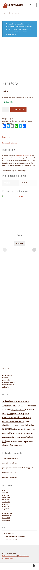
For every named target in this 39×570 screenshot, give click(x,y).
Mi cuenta (6, 566)
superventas (28, 441)
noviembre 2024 (7, 515)
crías (4, 413)
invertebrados (27, 425)
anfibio (8, 158)
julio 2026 (5, 490)
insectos (17, 425)
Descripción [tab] (6, 137)
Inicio (5, 13)
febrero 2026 (6, 497)
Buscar (19, 566)
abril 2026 (5, 493)
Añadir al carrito (18, 109)
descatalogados (21, 413)
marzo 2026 (5, 495)
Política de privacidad (9, 556)
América (17, 121)
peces (17, 433)
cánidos (10, 414)
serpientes (16, 442)
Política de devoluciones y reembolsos (14, 536)
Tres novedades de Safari (10, 458)
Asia (4, 409)
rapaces (5, 437)
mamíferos (8, 429)
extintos (6, 421)
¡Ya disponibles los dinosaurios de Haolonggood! (17, 468)
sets (21, 441)
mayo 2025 (5, 509)
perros (22, 433)
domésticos (19, 417)
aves (8, 409)
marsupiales (19, 429)
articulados (22, 406)
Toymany (29, 121)
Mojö (25, 429)
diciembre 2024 (7, 513)
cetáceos (21, 410)
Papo (11, 433)
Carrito (30, 564)
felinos (26, 421)
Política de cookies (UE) (10, 539)
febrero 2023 (6, 518)
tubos (20, 445)
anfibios (23, 121)
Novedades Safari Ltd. (9, 472)
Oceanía (5, 433)
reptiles (11, 437)
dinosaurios (7, 417)
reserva (17, 437)
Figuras (11, 13)
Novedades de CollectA (9, 463)
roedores (22, 437)
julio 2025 (5, 504)
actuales (11, 121)
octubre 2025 (6, 502)
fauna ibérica (17, 421)
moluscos (31, 429)
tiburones (6, 445)
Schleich (9, 442)
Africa (26, 401)
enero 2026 (5, 499)
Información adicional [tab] (9, 143)
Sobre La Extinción (9, 533)
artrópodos (31, 406)
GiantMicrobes (7, 425)
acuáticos (18, 401)
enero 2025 (5, 511)
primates (29, 433)
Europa (27, 417)
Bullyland (14, 410)
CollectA (29, 409)
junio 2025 (5, 506)
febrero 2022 (6, 520)
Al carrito (19, 244)
